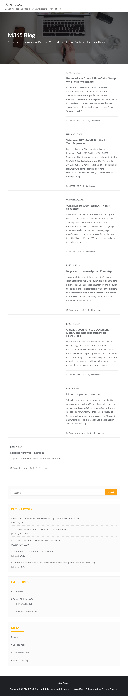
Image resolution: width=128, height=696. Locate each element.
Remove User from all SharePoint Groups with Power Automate (91, 80)
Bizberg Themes (110, 689)
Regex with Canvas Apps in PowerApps (90, 271)
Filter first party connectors (83, 394)
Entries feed (19, 644)
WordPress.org (20, 660)
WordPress (79, 689)
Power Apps (74, 120)
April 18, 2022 (73, 72)
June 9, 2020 (72, 388)
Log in (16, 636)
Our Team (63, 683)
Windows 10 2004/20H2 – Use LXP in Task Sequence (89, 141)
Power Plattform (20, 468)
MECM (71, 186)
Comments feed (21, 652)
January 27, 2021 (75, 134)
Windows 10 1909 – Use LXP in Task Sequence (88, 207)
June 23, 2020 (73, 265)
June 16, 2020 (73, 323)
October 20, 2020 (75, 199)
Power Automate (76, 433)
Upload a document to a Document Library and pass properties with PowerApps (87, 332)
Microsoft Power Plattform (27, 452)
